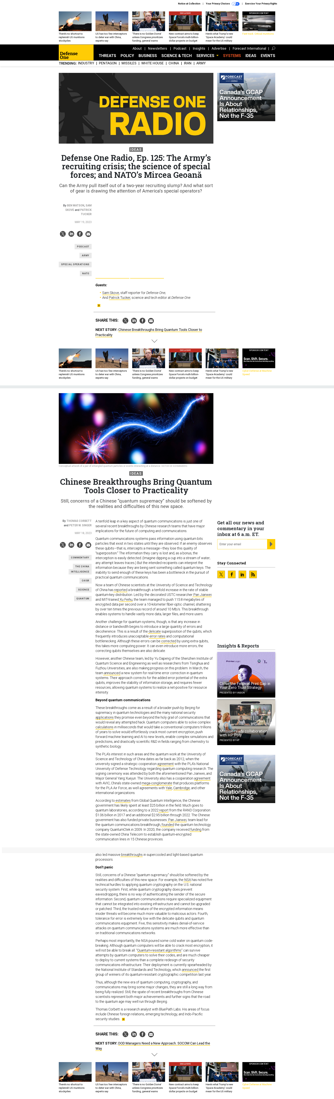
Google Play (112, 274)
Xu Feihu (125, 599)
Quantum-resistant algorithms (159, 950)
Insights (199, 48)
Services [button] (205, 55)
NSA (187, 880)
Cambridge (181, 788)
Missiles (129, 63)
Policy (127, 55)
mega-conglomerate (157, 783)
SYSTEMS (232, 55)
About (137, 48)
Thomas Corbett (79, 520)
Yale (169, 788)
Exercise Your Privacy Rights (261, 3)
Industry (86, 63)
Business (148, 55)
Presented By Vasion (232, 692)
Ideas (250, 55)
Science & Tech (176, 55)
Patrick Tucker (119, 298)
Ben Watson (75, 205)
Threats (107, 55)
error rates (157, 636)
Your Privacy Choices (218, 3)
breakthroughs (131, 855)
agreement (165, 764)
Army (201, 63)
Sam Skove (110, 293)
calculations (104, 727)
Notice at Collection (189, 3)
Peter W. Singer (80, 525)
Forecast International (249, 48)
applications (104, 717)
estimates (123, 800)
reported (120, 590)
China (174, 63)
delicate (154, 631)
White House (152, 63)
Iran (188, 63)
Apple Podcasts (147, 274)
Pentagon (108, 63)
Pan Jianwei (202, 595)
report (163, 810)
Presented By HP (229, 740)
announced (111, 673)
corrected (168, 641)
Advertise (219, 48)
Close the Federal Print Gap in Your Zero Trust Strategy (245, 685)
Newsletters (157, 48)
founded (167, 825)
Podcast (180, 48)
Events (268, 55)
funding (195, 829)
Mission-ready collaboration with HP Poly (243, 733)
